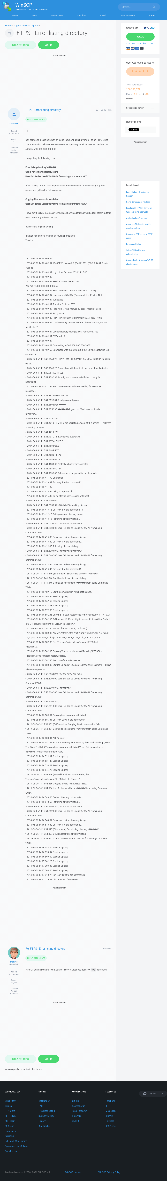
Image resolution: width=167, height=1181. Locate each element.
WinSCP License (73, 1172)
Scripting (9, 1136)
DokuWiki (76, 1115)
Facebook (110, 1100)
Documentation (127, 15)
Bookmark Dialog (133, 244)
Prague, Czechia (14, 992)
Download (81, 15)
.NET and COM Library (16, 1141)
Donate (140, 36)
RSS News (110, 1126)
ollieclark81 (14, 123)
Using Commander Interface (138, 202)
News (34, 15)
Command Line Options (16, 1146)
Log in (49, 45)
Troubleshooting (46, 1110)
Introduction (57, 15)
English (152, 1093)
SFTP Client (10, 1115)
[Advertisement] (59, 80)
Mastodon (111, 1110)
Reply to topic (20, 45)
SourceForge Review (135, 108)
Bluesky (109, 1115)
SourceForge (78, 1106)
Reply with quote (36, 119)
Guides (8, 1106)
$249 (150, 43)
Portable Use (11, 1151)
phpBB (75, 1121)
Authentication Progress (136, 218)
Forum (152, 15)
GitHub (75, 1100)
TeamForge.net (79, 1110)
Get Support (44, 1100)
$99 (144, 43)
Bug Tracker (44, 1126)
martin (13, 961)
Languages (10, 1131)
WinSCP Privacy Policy (109, 1172)
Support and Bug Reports (26, 25)
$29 (133, 43)
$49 (139, 43)
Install (103, 15)
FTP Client (10, 1110)
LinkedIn (110, 1121)
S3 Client (9, 1126)
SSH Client (10, 1121)
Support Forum (46, 1115)
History (42, 1121)
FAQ (40, 1106)
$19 (128, 43)
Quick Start (10, 1100)
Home (15, 15)
